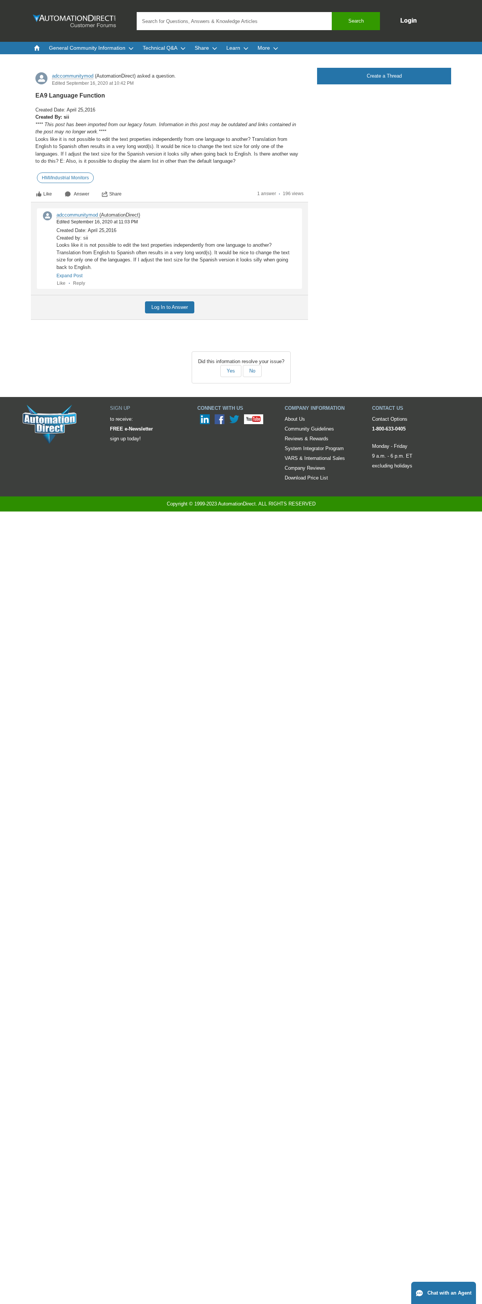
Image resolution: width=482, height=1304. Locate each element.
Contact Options (389, 419)
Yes (231, 371)
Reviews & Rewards (306, 438)
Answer (81, 194)
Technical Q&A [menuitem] (160, 48)
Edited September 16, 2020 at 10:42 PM (93, 83)
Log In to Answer (169, 307)
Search (356, 21)
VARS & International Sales (315, 458)
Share (115, 194)
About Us (295, 419)
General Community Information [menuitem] (87, 48)
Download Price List (306, 478)
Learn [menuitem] (233, 48)
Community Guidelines (309, 429)
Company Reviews (305, 468)
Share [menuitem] (202, 48)
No (252, 371)
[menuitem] (36, 48)
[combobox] (258, 21)
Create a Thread (384, 76)
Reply (79, 283)
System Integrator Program (314, 448)
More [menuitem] (264, 48)
